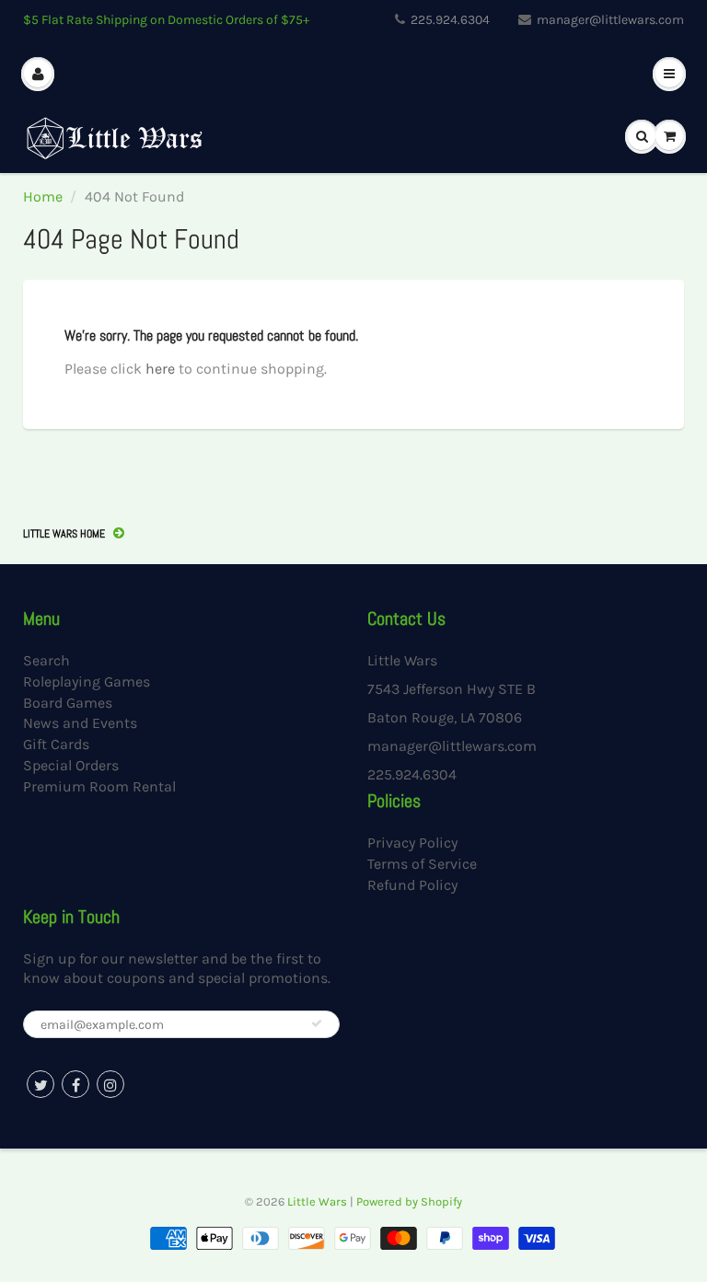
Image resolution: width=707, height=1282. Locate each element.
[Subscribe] (316, 1023)
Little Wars (317, 1201)
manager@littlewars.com (610, 20)
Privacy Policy (412, 842)
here (160, 368)
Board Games (67, 702)
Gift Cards (56, 744)
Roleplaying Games (86, 681)
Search (46, 660)
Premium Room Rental (99, 786)
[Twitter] (40, 1084)
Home (43, 196)
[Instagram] (110, 1084)
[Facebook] (75, 1084)
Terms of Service (422, 863)
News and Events (80, 723)
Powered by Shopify (409, 1201)
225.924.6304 (450, 20)
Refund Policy (412, 885)
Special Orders (71, 765)
